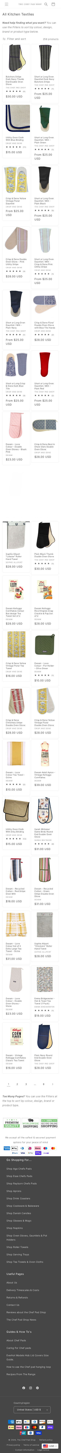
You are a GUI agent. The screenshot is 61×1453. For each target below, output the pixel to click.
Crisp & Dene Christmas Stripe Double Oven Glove (15, 722)
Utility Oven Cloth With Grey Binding (15, 830)
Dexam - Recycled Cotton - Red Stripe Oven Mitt (15, 891)
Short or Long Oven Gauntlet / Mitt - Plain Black (44, 201)
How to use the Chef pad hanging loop (29, 1366)
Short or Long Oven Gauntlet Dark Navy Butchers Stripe (44, 79)
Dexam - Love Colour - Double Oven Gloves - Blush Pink (16, 448)
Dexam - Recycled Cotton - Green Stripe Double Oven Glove (44, 892)
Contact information (24, 1450)
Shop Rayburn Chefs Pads (22, 1183)
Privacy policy (13, 1445)
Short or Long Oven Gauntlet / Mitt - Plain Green (44, 140)
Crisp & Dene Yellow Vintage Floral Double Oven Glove (44, 722)
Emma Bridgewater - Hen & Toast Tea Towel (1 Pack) (44, 1001)
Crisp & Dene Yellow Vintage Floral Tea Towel (16, 665)
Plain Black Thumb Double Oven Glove (44, 555)
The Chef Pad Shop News (21, 1319)
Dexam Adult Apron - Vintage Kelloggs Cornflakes (44, 775)
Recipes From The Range (21, 1374)
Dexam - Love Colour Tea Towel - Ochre (15, 775)
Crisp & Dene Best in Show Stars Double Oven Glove (44, 447)
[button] (6, 4)
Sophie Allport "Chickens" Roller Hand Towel (43, 946)
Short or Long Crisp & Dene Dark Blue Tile (15, 386)
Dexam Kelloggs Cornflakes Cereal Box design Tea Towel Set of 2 (15, 612)
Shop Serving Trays (18, 1254)
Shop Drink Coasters (18, 1198)
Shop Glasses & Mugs (19, 1220)
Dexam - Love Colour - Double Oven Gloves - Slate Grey (16, 506)
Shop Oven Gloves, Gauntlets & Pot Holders (27, 1237)
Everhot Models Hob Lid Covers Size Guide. (27, 1357)
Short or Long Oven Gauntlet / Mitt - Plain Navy (15, 325)
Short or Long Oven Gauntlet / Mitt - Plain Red (44, 386)
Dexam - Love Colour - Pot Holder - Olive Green (44, 665)
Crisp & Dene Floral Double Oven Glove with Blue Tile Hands (44, 325)
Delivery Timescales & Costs (23, 1290)
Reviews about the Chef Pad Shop (26, 1312)
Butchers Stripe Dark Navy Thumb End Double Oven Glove (15, 80)
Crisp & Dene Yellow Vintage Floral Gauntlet (16, 201)
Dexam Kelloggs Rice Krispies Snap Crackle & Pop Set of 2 (43, 612)
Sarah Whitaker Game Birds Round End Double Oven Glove (43, 833)
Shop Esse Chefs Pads (19, 1176)
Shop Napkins (15, 1228)
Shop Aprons (14, 1191)
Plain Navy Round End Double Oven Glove (43, 1058)
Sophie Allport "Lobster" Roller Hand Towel (14, 556)
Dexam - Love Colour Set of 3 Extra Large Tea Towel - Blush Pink (43, 506)
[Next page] (52, 1084)
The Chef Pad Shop (26, 1440)
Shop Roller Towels (17, 1247)
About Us (12, 1282)
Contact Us (13, 1304)
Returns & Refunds (17, 1297)
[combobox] (50, 1446)
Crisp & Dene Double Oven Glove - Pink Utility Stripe (16, 261)
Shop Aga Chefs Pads (19, 1168)
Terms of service (31, 1445)
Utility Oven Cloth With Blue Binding (15, 138)
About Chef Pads (16, 1340)
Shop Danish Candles (19, 1213)
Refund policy (45, 1440)
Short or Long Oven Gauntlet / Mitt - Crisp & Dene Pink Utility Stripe (44, 263)
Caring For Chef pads (19, 1348)
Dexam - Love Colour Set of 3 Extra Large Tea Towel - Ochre (13, 947)
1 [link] (8, 1084)
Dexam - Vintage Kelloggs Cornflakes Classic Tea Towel (16, 1058)
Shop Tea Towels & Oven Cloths (25, 1261)
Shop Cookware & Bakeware (23, 1205)
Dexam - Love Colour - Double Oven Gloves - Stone (14, 1002)
